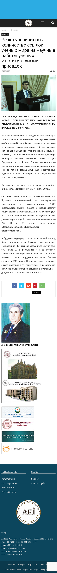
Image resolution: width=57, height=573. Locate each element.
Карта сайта (33, 564)
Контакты (45, 564)
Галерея (21, 564)
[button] (53, 23)
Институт (11, 564)
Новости (5, 35)
